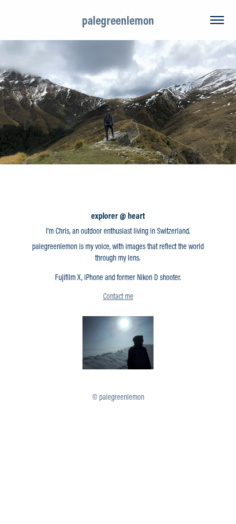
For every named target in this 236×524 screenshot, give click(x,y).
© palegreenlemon (118, 397)
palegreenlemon (118, 20)
